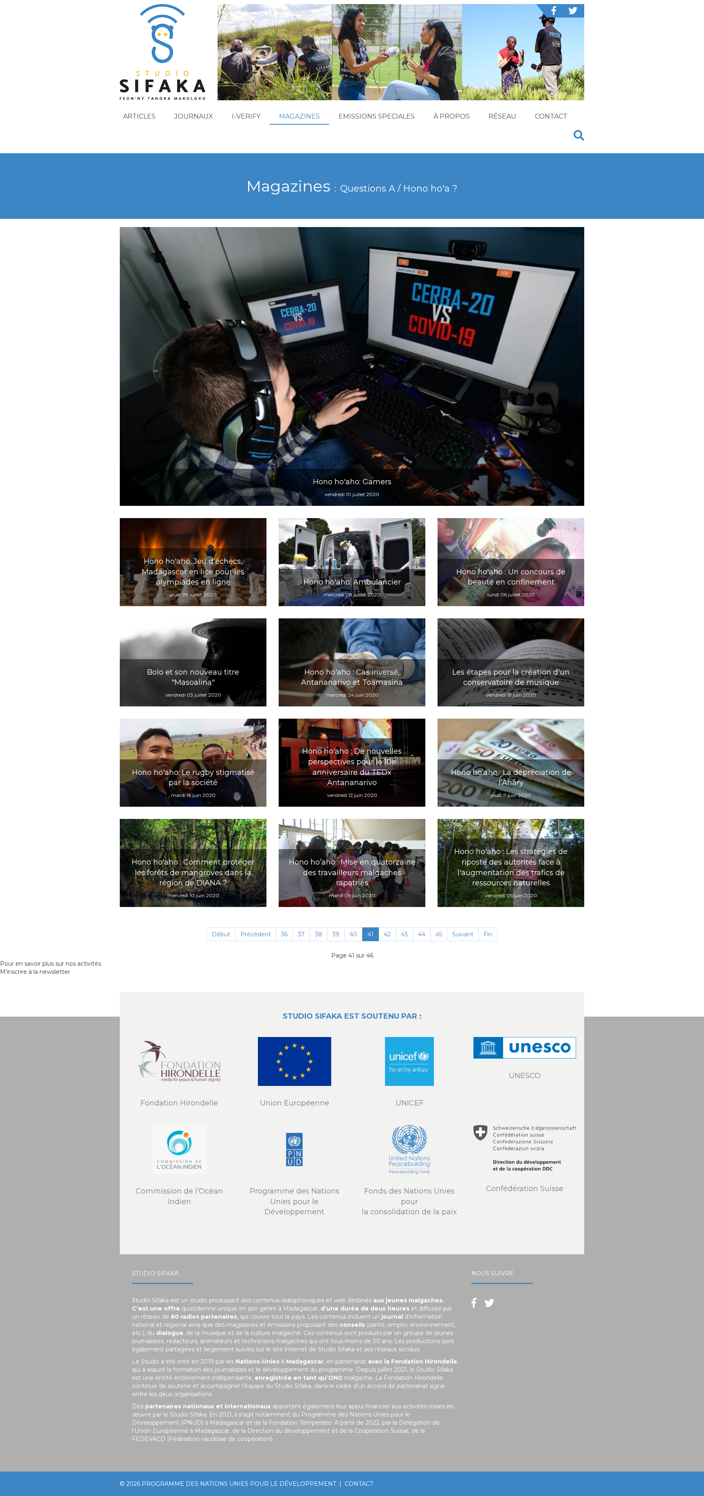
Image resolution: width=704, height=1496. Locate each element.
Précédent (255, 934)
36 (284, 934)
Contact (551, 116)
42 (387, 934)
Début (221, 934)
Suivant (462, 934)
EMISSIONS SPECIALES (377, 116)
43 (404, 934)
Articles (139, 116)
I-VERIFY (246, 116)
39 (335, 934)
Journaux (193, 116)
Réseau (502, 116)
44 (421, 934)
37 (301, 934)
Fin (488, 934)
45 (439, 934)
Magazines (299, 116)
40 (353, 934)
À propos (451, 116)
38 (318, 934)
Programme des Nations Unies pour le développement (239, 1483)
